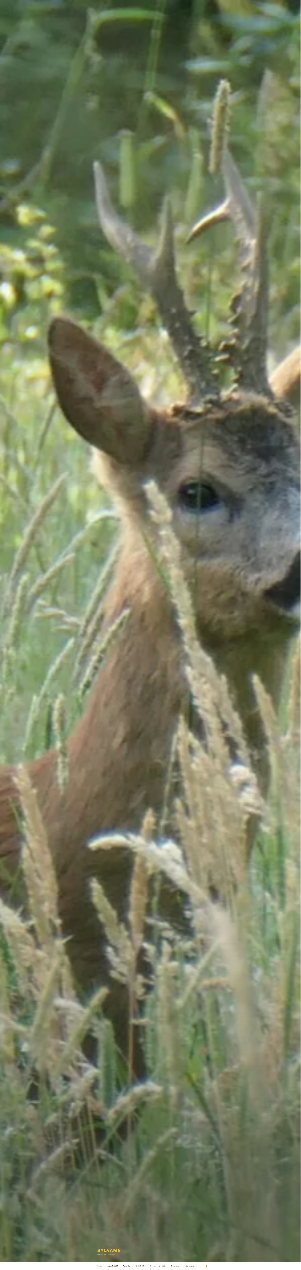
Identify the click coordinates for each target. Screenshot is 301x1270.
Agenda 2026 (112, 1266)
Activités (126, 1266)
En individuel (141, 1266)
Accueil (100, 1266)
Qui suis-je (190, 1266)
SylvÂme (109, 1250)
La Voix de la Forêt (157, 1266)
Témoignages (176, 1266)
